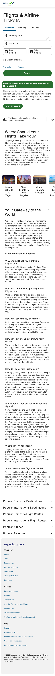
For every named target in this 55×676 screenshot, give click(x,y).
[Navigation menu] (50, 4)
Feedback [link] (8, 580)
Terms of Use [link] (9, 600)
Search (27, 73)
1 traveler (7, 67)
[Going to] (27, 43)
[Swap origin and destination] (48, 39)
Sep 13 (37, 52)
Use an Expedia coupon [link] (13, 641)
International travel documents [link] (15, 645)
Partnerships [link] (9, 563)
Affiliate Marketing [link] (11, 576)
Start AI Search (13, 106)
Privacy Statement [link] (11, 591)
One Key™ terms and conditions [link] (16, 604)
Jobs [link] (6, 559)
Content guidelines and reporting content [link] (19, 617)
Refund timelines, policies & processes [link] (18, 637)
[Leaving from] (27, 35)
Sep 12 (12, 52)
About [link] (6, 554)
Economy (21, 67)
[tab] (9, 28)
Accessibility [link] (9, 608)
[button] (27, 212)
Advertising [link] (8, 572)
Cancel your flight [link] (10, 632)
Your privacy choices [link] (12, 613)
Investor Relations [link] (11, 567)
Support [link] (7, 628)
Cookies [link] (7, 595)
